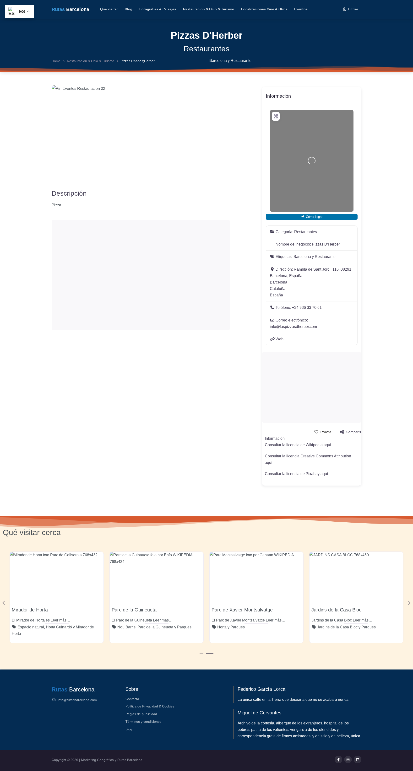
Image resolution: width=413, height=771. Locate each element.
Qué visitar (109, 9)
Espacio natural (30, 627)
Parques (184, 627)
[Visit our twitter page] (348, 759)
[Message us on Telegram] (357, 759)
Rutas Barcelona (129, 760)
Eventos (301, 9)
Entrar (353, 9)
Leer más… (60, 620)
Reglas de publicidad (141, 714)
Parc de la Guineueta (134, 609)
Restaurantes (206, 48)
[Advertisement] (141, 275)
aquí (327, 445)
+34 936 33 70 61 (307, 307)
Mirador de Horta (30, 609)
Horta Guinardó (59, 627)
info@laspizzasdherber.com (293, 327)
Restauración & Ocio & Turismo (208, 9)
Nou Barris (126, 627)
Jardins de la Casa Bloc (336, 609)
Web (279, 339)
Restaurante (241, 61)
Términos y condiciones (143, 721)
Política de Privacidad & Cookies (149, 706)
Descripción (69, 193)
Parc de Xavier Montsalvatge (242, 609)
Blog (128, 9)
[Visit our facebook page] (338, 759)
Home (56, 61)
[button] (4, 602)
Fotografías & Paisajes (157, 9)
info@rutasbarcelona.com (77, 700)
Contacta (132, 699)
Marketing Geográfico (98, 760)
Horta (222, 627)
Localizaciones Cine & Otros (264, 9)
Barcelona (218, 61)
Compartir (353, 432)
